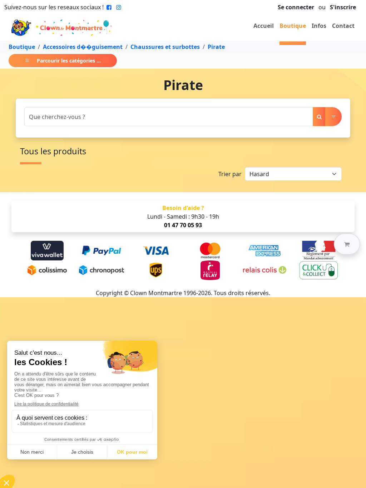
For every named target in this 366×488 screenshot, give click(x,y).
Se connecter (296, 7)
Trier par (230, 174)
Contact (343, 26)
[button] (347, 244)
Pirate (216, 47)
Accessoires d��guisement (83, 47)
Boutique (293, 26)
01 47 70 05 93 (183, 225)
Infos (319, 26)
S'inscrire (343, 7)
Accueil (263, 26)
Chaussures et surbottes (165, 47)
